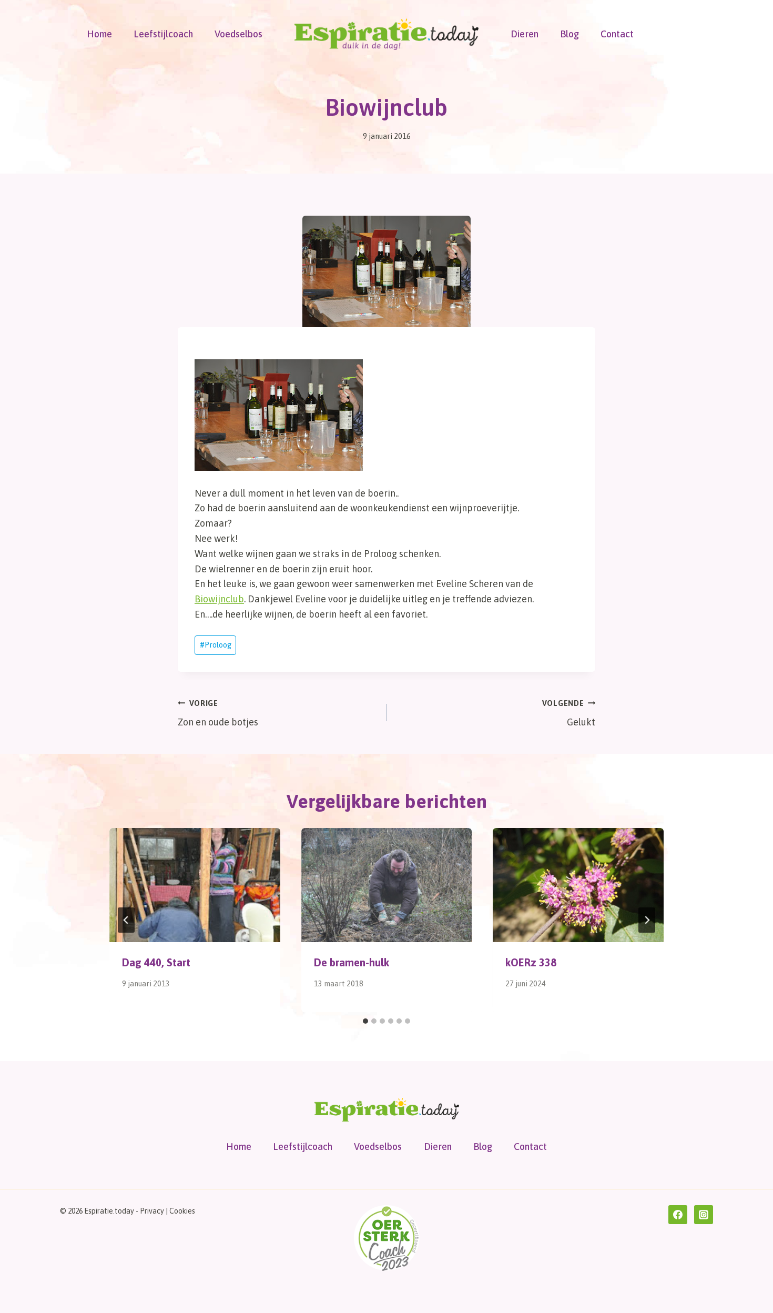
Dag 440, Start (156, 962)
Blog (569, 33)
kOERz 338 (530, 962)
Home (99, 33)
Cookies (182, 1211)
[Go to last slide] (126, 920)
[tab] (365, 1021)
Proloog (215, 645)
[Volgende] (646, 920)
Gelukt (568, 713)
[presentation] (194, 885)
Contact (617, 33)
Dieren (524, 33)
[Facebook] (677, 1214)
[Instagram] (703, 1214)
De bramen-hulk (351, 962)
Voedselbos (238, 33)
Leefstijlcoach (163, 33)
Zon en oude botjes (218, 713)
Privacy (152, 1211)
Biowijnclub (219, 598)
